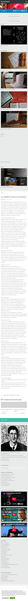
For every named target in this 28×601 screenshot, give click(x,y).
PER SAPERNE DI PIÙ (5, 460)
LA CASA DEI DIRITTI (5, 563)
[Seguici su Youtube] (22, 11)
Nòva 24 (2, 193)
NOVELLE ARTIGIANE (5, 546)
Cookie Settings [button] (5, 598)
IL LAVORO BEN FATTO (5, 544)
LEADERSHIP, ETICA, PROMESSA (7, 581)
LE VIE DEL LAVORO (5, 485)
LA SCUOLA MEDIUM (5, 477)
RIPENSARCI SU (4, 547)
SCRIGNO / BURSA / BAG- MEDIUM (8, 89)
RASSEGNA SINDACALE (6, 484)
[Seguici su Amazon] (18, 11)
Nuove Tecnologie (12, 395)
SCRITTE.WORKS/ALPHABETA (7, 187)
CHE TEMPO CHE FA (5, 480)
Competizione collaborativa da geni (19, 410)
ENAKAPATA (3, 556)
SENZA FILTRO (4, 482)
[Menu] (26, 1)
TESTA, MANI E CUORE (5, 550)
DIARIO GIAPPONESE (5, 560)
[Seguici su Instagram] (20, 11)
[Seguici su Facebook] (24, 11)
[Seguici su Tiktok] (26, 11)
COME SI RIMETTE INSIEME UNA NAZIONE (9, 564)
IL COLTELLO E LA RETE (5, 549)
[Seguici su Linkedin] (14, 11)
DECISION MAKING (4, 576)
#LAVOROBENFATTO (5, 454)
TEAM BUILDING (4, 579)
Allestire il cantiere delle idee (7, 409)
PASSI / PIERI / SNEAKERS (6, 129)
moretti (3, 199)
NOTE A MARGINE (4, 45)
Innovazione (6, 395)
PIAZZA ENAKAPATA (5, 558)
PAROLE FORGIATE (4, 542)
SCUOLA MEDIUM (4, 479)
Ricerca (17, 395)
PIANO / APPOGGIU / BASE (6, 109)
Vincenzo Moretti (5, 2)
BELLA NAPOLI (4, 553)
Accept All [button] (12, 598)
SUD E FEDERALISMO (5, 567)
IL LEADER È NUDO (5, 566)
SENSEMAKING (4, 577)
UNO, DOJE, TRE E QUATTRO (6, 555)
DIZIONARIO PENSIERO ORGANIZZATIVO (9, 574)
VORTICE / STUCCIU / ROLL (6, 70)
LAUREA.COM (3, 561)
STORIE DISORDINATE (5, 476)
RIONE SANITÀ (4, 552)
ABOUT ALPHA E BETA (5, 162)
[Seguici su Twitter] (16, 11)
